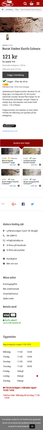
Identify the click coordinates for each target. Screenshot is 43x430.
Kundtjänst (12, 258)
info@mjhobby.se (15, 240)
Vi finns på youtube (16, 250)
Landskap (9, 9)
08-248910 (12, 235)
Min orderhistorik (11, 289)
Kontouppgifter (10, 284)
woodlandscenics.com (10, 131)
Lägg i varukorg (15, 74)
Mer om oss (12, 263)
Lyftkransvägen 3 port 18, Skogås (22, 231)
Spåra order (8, 298)
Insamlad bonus (10, 293)
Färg (17, 9)
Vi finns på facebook (16, 245)
